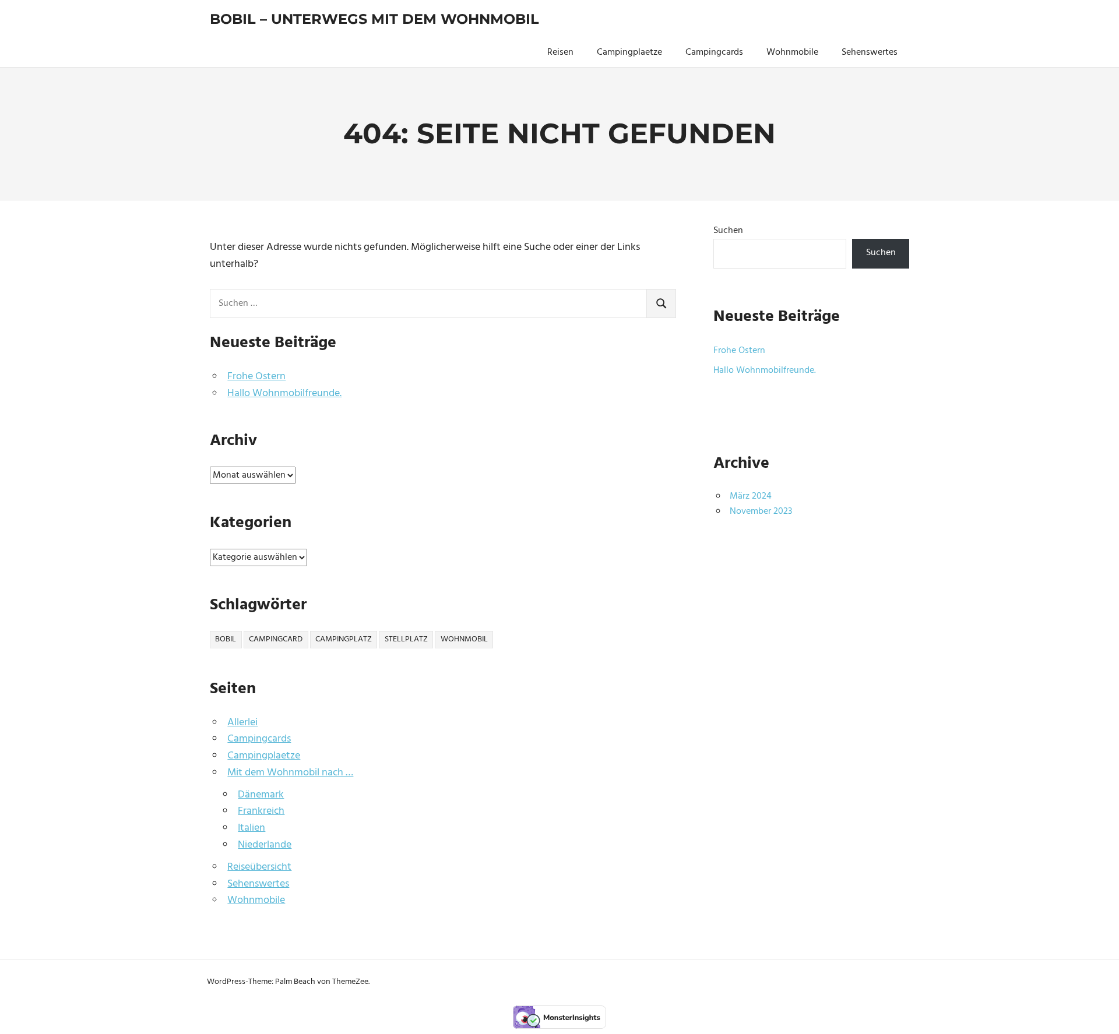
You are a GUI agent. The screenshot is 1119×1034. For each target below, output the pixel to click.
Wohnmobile (792, 52)
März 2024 (751, 496)
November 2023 (761, 511)
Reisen (560, 52)
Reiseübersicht (259, 867)
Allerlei (242, 722)
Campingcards (714, 52)
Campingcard (275, 639)
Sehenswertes (870, 52)
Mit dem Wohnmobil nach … (290, 772)
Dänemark (261, 794)
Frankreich (261, 811)
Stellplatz (406, 639)
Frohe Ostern (256, 376)
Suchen (728, 230)
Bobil (225, 639)
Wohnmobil (464, 639)
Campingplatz (343, 639)
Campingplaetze (629, 52)
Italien (251, 828)
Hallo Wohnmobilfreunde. (284, 393)
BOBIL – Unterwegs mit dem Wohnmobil (374, 18)
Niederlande (264, 845)
